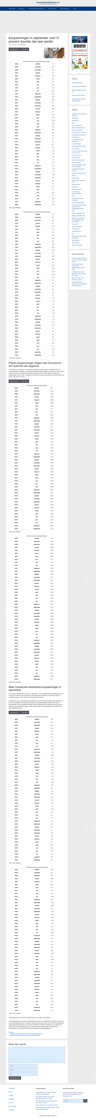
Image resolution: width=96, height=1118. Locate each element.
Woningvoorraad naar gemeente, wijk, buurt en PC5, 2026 (79, 273)
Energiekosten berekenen (79, 135)
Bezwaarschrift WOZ (77, 95)
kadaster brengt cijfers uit (79, 173)
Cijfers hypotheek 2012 (78, 127)
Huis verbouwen (76, 155)
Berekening (21, 8)
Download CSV (14, 49)
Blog (73, 123)
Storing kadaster (67, 1092)
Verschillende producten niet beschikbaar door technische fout (73, 1094)
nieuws (12, 1032)
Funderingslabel (76, 144)
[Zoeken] (85, 1100)
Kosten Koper (12, 8)
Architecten (75, 118)
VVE (74, 8)
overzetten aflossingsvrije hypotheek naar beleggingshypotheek (79, 206)
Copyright (11, 1110)
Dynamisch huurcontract (79, 132)
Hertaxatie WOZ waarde (79, 146)
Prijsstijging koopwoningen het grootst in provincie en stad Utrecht (26, 1033)
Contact (11, 1095)
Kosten (74, 175)
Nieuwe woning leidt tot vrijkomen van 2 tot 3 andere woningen (25, 1035)
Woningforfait (75, 240)
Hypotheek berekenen (78, 160)
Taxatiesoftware (76, 231)
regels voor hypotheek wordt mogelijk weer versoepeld (78, 219)
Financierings (75, 137)
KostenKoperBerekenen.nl (48, 2)
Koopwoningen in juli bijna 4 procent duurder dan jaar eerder (79, 259)
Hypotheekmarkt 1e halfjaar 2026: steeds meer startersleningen (79, 283)
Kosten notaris (52, 8)
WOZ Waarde (75, 242)
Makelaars (75, 187)
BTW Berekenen (76, 83)
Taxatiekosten (76, 229)
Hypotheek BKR (76, 162)
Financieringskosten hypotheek (36, 8)
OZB (73, 211)
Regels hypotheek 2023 (78, 215)
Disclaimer (11, 1099)
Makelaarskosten (64, 8)
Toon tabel (25, 49)
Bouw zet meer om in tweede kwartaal (47, 1105)
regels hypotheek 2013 (78, 213)
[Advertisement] (48, 21)
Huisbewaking (76, 157)
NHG (73, 196)
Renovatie (75, 224)
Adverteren (12, 1088)
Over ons (11, 1102)
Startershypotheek (77, 226)
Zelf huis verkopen (77, 245)
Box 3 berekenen (77, 125)
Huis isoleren (75, 148)
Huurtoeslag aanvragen (78, 86)
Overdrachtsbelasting (78, 202)
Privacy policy (12, 1106)
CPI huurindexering (77, 130)
